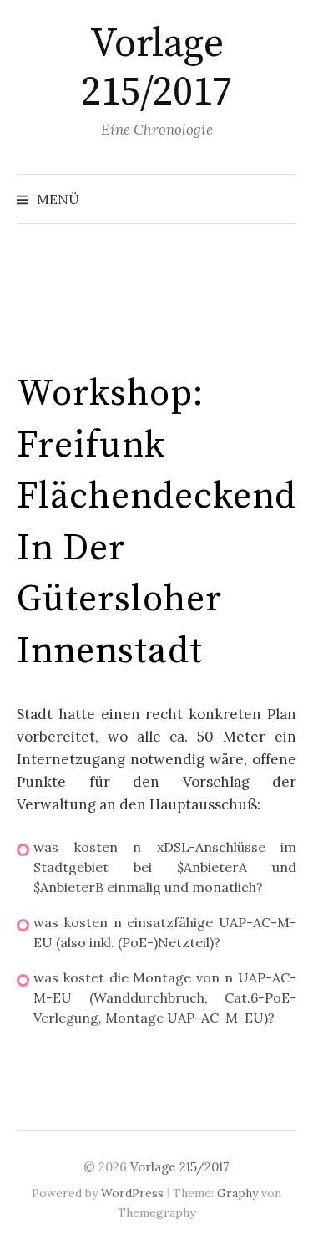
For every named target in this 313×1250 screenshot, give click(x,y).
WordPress (132, 1193)
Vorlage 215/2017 (156, 68)
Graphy (237, 1193)
